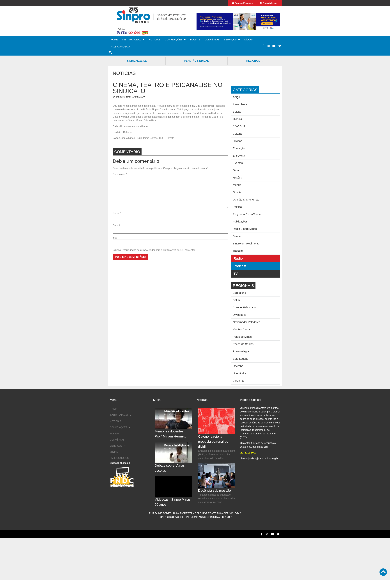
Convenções (174, 39)
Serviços (230, 39)
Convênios (212, 39)
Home (114, 39)
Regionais (253, 61)
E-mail (117, 225)
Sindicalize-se (137, 61)
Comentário (120, 174)
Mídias (248, 39)
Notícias (154, 39)
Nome (117, 213)
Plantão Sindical (196, 61)
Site (115, 238)
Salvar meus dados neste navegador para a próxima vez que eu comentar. (155, 250)
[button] (200, 21)
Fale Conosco (120, 46)
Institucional (131, 39)
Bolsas (195, 39)
